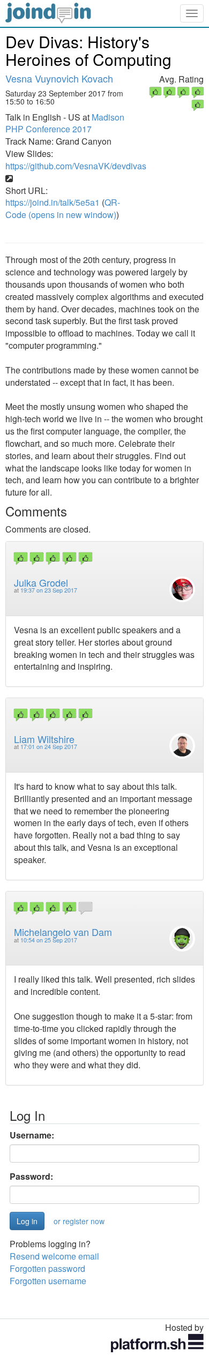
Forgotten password (47, 1268)
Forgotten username (48, 1281)
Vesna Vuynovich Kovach (59, 78)
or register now (79, 1221)
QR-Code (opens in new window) (62, 208)
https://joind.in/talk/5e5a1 (52, 202)
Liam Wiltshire (44, 739)
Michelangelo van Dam (63, 932)
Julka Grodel (41, 582)
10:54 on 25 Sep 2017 (48, 940)
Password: (31, 1176)
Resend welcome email (54, 1256)
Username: (32, 1135)
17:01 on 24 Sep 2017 (48, 747)
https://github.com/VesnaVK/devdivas (75, 166)
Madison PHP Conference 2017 (64, 123)
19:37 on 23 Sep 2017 (48, 590)
